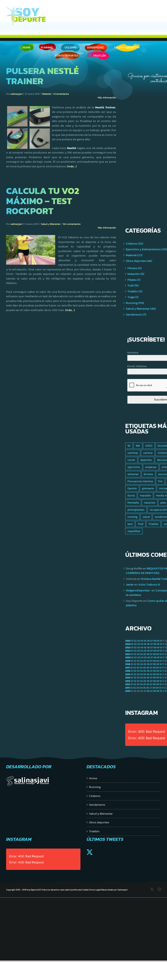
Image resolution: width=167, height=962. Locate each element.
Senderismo (97, 804)
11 (163, 644)
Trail (140, 524)
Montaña (133, 503)
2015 (127, 674)
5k (129, 446)
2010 (127, 691)
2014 (127, 677)
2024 (127, 644)
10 (161, 640)
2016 (127, 671)
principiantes (136, 510)
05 (145, 640)
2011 (127, 687)
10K (138, 446)
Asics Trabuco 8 (149, 584)
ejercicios (133, 467)
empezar (151, 467)
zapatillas (133, 531)
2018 (127, 664)
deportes (146, 460)
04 (142, 640)
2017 (127, 667)
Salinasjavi (123, 889)
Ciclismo (94, 796)
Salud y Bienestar (50, 224)
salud (146, 517)
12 (166, 644)
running (132, 517)
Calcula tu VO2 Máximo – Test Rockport (42, 201)
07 (151, 640)
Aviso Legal (95, 889)
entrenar (133, 474)
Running (95, 787)
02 (135, 640)
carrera (148, 453)
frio (160, 481)
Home (93, 778)
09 (158, 640)
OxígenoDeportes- (138, 590)
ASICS (149, 446)
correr (131, 460)
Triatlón (153, 524)
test (130, 524)
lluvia (131, 495)
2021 (127, 654)
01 (132, 640)
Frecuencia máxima (140, 481)
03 (138, 640)
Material (46, 94)
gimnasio (148, 488)
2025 (127, 640)
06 (148, 640)
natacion (149, 503)
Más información (107, 97)
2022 (127, 650)
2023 (127, 647)
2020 (128, 657)
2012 (127, 684)
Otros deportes (99, 822)
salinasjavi (16, 94)
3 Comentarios (61, 94)
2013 (127, 681)
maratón (145, 495)
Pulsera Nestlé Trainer (42, 76)
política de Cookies (80, 889)
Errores (148, 474)
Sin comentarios (72, 224)
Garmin (132, 488)
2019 (127, 661)
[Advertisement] (146, 148)
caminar (132, 453)
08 (154, 640)
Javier (130, 584)
